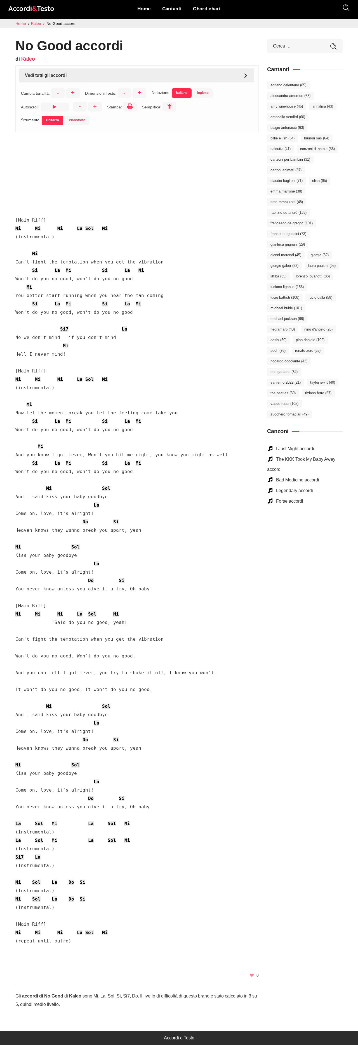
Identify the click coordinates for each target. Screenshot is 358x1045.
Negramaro (282, 329)
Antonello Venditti (287, 117)
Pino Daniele (310, 340)
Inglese (203, 93)
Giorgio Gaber (284, 265)
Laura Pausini (322, 265)
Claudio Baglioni (286, 181)
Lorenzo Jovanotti (313, 276)
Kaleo (28, 59)
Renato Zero (308, 350)
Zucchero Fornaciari (289, 414)
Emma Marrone (286, 191)
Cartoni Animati (286, 170)
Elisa (319, 181)
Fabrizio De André (288, 212)
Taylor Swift (322, 382)
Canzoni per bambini (290, 159)
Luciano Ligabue (287, 287)
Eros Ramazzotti (286, 202)
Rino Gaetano (284, 372)
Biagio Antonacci (287, 127)
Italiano (181, 93)
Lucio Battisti (284, 297)
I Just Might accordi (295, 448)
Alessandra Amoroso (290, 96)
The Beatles (283, 393)
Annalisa (322, 106)
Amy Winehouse (286, 106)
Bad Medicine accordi (297, 480)
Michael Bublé (286, 308)
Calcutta (280, 149)
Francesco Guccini (288, 234)
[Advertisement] (137, 171)
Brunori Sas (316, 138)
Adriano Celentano (288, 85)
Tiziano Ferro (318, 393)
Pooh (278, 350)
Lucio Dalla (320, 297)
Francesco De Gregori (291, 223)
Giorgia (320, 255)
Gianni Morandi (285, 255)
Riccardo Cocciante (288, 361)
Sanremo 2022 (285, 382)
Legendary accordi (294, 490)
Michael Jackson (287, 319)
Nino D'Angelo (318, 329)
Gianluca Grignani (287, 244)
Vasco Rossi (284, 404)
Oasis (278, 340)
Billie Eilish (282, 138)
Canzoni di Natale (317, 149)
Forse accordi (289, 501)
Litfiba (278, 276)
